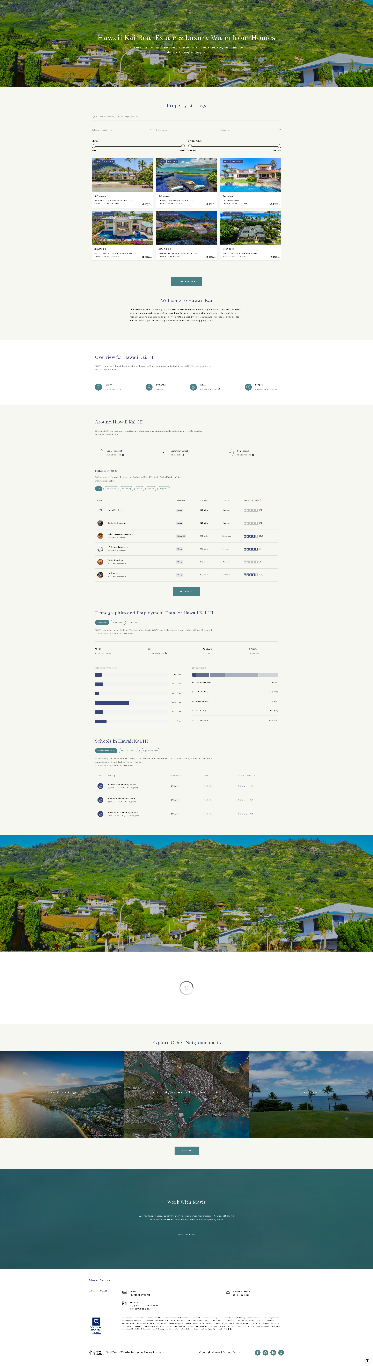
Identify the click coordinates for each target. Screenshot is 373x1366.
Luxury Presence (154, 1352)
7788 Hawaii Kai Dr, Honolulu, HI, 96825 (123, 788)
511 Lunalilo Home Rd (117, 538)
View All (187, 1150)
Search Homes (186, 281)
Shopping (127, 488)
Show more (186, 591)
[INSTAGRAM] (265, 1353)
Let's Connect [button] (186, 1235)
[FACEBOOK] (258, 1353)
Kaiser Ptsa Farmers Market (120, 534)
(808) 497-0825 (241, 1295)
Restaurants (112, 488)
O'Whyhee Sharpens (116, 547)
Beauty (152, 488)
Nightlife (165, 488)
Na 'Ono (111, 573)
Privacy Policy (231, 1352)
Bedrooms (225, 130)
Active (140, 488)
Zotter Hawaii (114, 560)
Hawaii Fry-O (113, 510)
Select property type (102, 130)
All (99, 488)
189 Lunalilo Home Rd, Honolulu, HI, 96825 (124, 816)
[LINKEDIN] (273, 1353)
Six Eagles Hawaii (115, 523)
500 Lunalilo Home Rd (117, 563)
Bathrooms (161, 130)
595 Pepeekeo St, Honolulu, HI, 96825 (122, 802)
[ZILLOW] (281, 1353)
